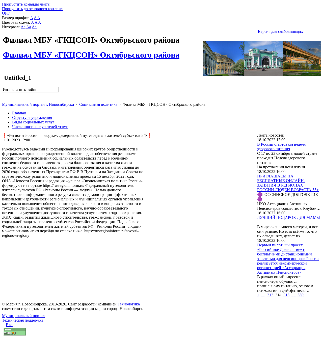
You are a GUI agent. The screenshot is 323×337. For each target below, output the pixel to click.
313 (270, 295)
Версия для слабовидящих (280, 31)
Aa (23, 27)
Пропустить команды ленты (26, 4)
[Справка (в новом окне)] (4, 99)
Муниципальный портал (23, 316)
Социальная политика (98, 104)
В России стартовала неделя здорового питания (281, 146)
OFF (6, 13)
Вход (10, 325)
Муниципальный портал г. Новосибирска (38, 104)
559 (301, 295)
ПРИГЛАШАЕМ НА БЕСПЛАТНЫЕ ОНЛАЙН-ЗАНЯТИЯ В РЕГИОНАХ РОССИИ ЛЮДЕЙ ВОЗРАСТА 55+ (288, 183)
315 (286, 295)
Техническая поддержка (22, 320)
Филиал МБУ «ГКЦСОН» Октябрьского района (91, 52)
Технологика (129, 304)
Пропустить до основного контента (32, 9)
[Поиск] (3, 94)
